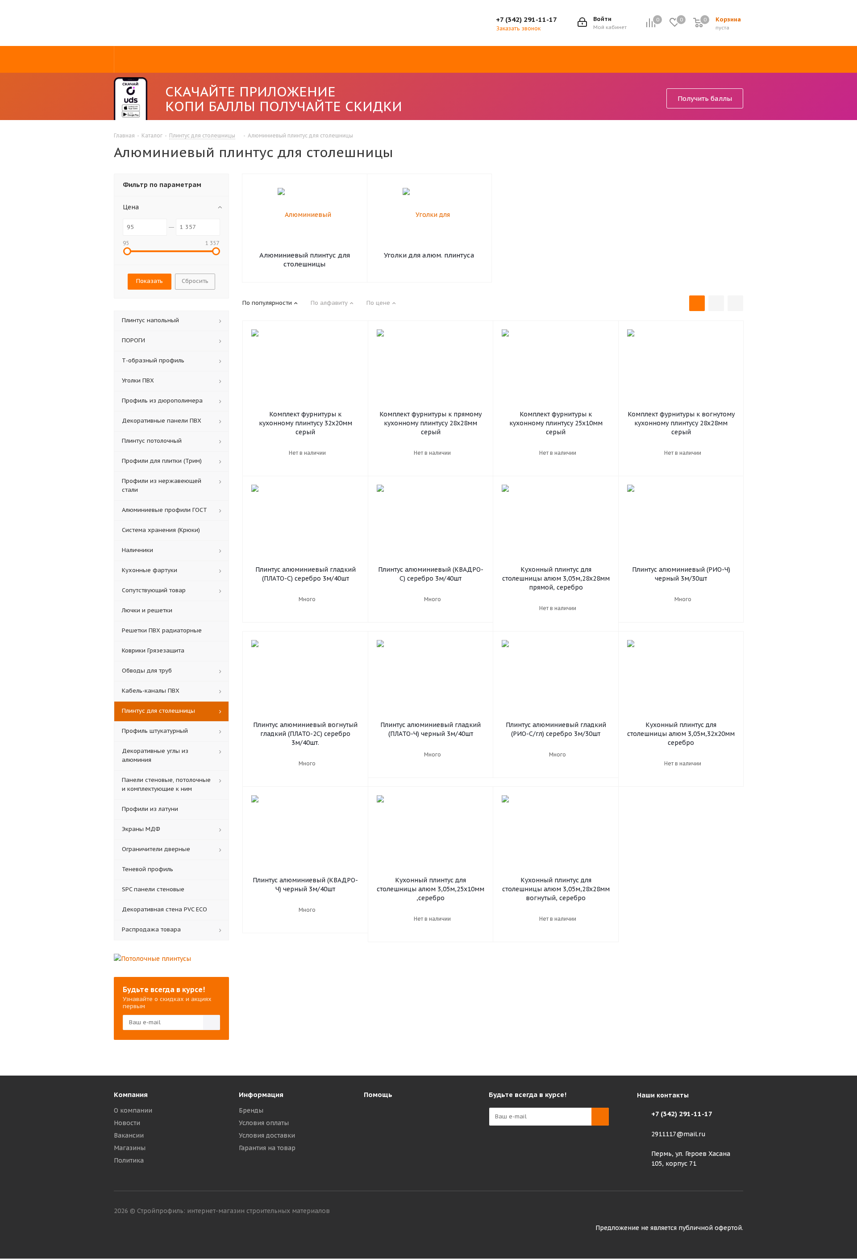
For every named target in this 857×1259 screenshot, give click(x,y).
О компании (133, 1110)
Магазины (130, 1148)
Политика (129, 1160)
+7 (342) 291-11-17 (526, 19)
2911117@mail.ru (678, 1134)
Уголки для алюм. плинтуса (429, 255)
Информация (261, 1094)
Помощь (378, 1094)
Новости (127, 1123)
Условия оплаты (264, 1123)
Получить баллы (705, 98)
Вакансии (129, 1135)
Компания (131, 1094)
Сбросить (195, 281)
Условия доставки (267, 1135)
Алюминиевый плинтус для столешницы (304, 259)
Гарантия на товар (267, 1148)
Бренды (251, 1110)
